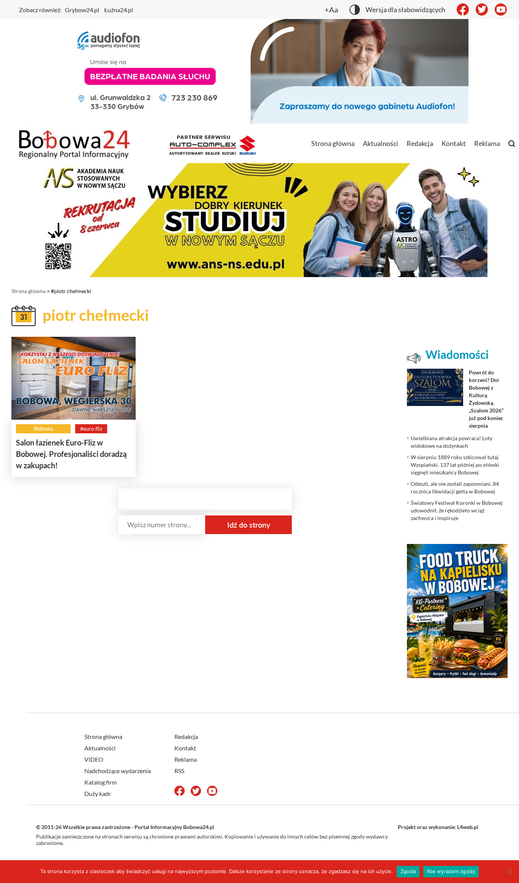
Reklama (487, 143)
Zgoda (408, 871)
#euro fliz (91, 428)
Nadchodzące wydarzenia (117, 770)
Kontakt (453, 143)
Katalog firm (100, 782)
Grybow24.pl (82, 9)
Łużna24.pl (118, 9)
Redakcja (420, 143)
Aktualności (380, 143)
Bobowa (43, 428)
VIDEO (93, 759)
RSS (179, 770)
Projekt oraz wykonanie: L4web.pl (438, 827)
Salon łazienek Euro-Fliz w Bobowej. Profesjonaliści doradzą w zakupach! (71, 454)
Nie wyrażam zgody (451, 871)
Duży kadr (97, 793)
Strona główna (332, 143)
